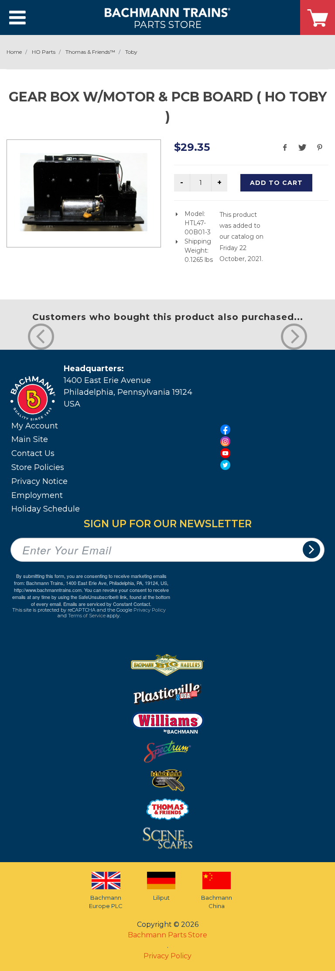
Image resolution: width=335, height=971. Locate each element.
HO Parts (43, 52)
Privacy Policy (149, 610)
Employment (37, 495)
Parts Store (167, 24)
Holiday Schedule (45, 509)
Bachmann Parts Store (167, 935)
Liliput (161, 897)
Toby (131, 52)
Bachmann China (216, 902)
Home (14, 52)
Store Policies (37, 467)
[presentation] (41, 337)
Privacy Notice (39, 481)
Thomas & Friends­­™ (90, 52)
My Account (34, 426)
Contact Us (33, 453)
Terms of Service (87, 616)
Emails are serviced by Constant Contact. (107, 603)
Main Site (29, 439)
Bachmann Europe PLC (106, 902)
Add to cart (276, 183)
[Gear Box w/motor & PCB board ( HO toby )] (84, 192)
